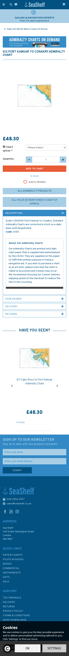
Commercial (11, 568)
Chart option (8, 149)
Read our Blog (11, 511)
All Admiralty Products (34, 191)
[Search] (10, 4)
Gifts (6, 577)
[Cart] (63, 4)
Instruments (12, 572)
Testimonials (12, 597)
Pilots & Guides (13, 559)
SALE (6, 581)
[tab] (34, 213)
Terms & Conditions (16, 615)
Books (7, 563)
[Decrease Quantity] (29, 159)
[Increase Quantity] (63, 159)
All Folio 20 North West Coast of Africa (34, 201)
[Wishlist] (17, 4)
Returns (9, 606)
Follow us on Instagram (17, 511)
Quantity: (8, 159)
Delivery (9, 602)
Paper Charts (12, 555)
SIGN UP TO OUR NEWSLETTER (30, 442)
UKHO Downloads (14, 620)
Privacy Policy (13, 611)
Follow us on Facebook (5, 511)
